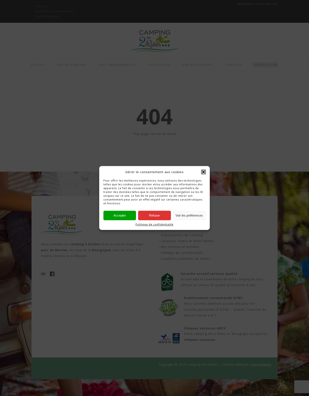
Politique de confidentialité (154, 224)
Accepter (120, 215)
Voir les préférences (189, 215)
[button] (203, 172)
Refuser (154, 215)
